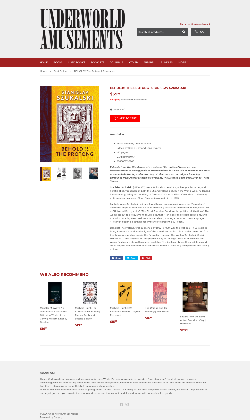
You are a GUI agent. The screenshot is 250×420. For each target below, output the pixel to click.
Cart (203, 31)
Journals (116, 62)
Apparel (149, 62)
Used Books (76, 62)
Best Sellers (60, 71)
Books (58, 62)
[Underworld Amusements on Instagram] (127, 404)
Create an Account (200, 24)
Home (44, 62)
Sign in (183, 24)
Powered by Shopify (51, 417)
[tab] (117, 135)
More (182, 62)
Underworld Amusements (63, 413)
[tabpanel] (160, 195)
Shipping (115, 99)
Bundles (167, 62)
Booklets (97, 62)
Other (133, 62)
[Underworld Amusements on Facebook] (121, 404)
